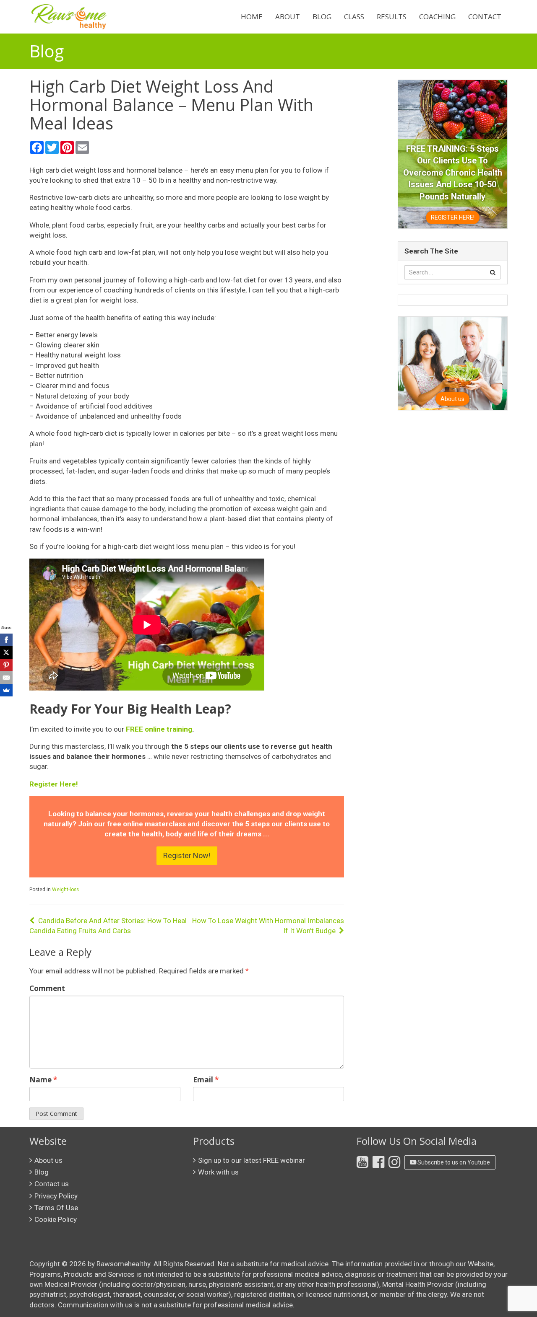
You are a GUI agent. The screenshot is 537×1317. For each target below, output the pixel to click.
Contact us (51, 1184)
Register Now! (187, 855)
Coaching (437, 16)
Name (43, 1079)
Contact (484, 16)
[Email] (6, 677)
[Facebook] (6, 640)
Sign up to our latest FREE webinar (251, 1160)
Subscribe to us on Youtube (453, 1162)
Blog (322, 16)
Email (206, 1079)
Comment (47, 988)
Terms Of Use (56, 1207)
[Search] (492, 272)
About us (48, 1160)
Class (354, 16)
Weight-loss (65, 890)
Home (252, 16)
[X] (6, 652)
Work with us (218, 1172)
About (287, 16)
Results (392, 16)
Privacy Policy (56, 1196)
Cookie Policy (55, 1219)
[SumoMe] (6, 690)
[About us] (452, 363)
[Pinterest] (6, 665)
